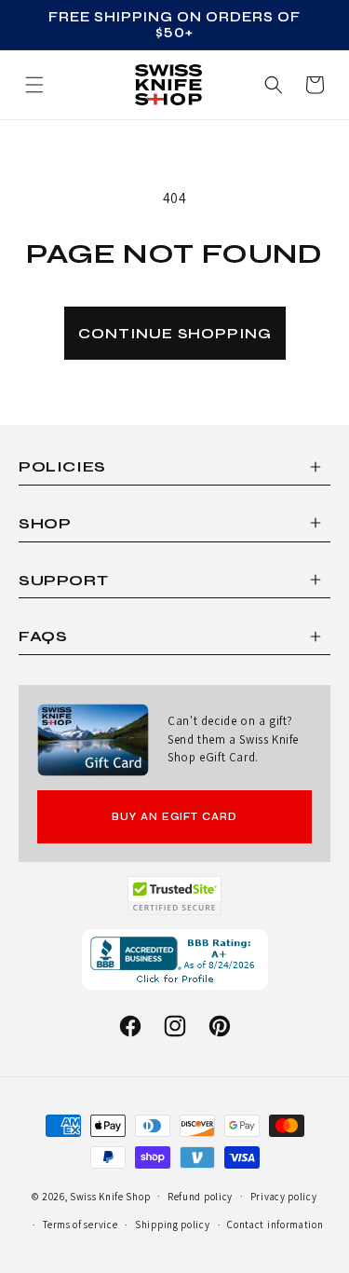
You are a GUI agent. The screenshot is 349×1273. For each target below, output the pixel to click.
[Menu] (34, 84)
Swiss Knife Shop (110, 1195)
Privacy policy (283, 1196)
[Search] (273, 84)
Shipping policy (172, 1224)
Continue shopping (175, 333)
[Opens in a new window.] (174, 895)
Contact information (275, 1224)
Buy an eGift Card (174, 817)
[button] (314, 84)
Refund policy (200, 1196)
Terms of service (80, 1224)
